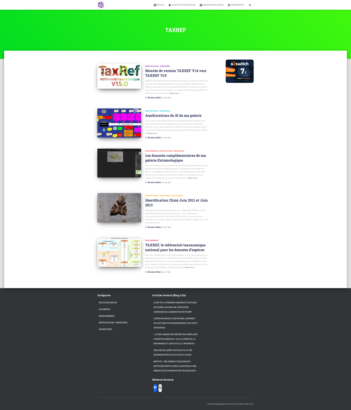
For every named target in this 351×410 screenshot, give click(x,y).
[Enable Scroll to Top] (345, 404)
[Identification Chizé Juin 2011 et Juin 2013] (119, 207)
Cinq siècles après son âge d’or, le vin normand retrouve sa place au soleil (173, 352)
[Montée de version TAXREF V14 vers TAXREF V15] (119, 76)
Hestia (210, 404)
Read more (174, 93)
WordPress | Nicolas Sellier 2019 (240, 404)
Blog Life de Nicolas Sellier (184, 5)
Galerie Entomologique (213, 5)
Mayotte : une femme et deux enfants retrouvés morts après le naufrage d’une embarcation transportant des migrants (175, 366)
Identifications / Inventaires (157, 66)
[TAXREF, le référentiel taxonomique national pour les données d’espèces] (119, 252)
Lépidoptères (177, 196)
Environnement (151, 151)
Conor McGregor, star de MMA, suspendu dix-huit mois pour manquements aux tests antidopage (175, 323)
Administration (237, 5)
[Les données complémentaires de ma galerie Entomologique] (119, 163)
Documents (104, 309)
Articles (160, 5)
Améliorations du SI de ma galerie (173, 115)
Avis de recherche (108, 303)
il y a (166, 98)
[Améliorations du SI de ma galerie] (119, 123)
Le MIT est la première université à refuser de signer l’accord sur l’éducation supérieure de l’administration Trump (175, 307)
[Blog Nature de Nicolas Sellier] (100, 5)
